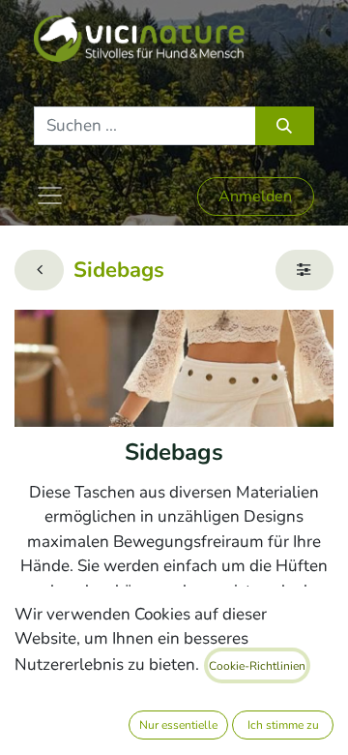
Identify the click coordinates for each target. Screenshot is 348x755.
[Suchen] (284, 125)
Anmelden (255, 196)
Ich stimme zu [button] (283, 725)
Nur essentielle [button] (178, 725)
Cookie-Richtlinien (257, 666)
